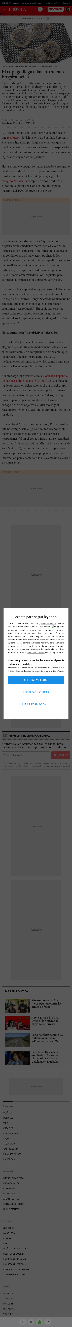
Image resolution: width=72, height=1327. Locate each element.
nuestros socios (48, 623)
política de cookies (36, 652)
